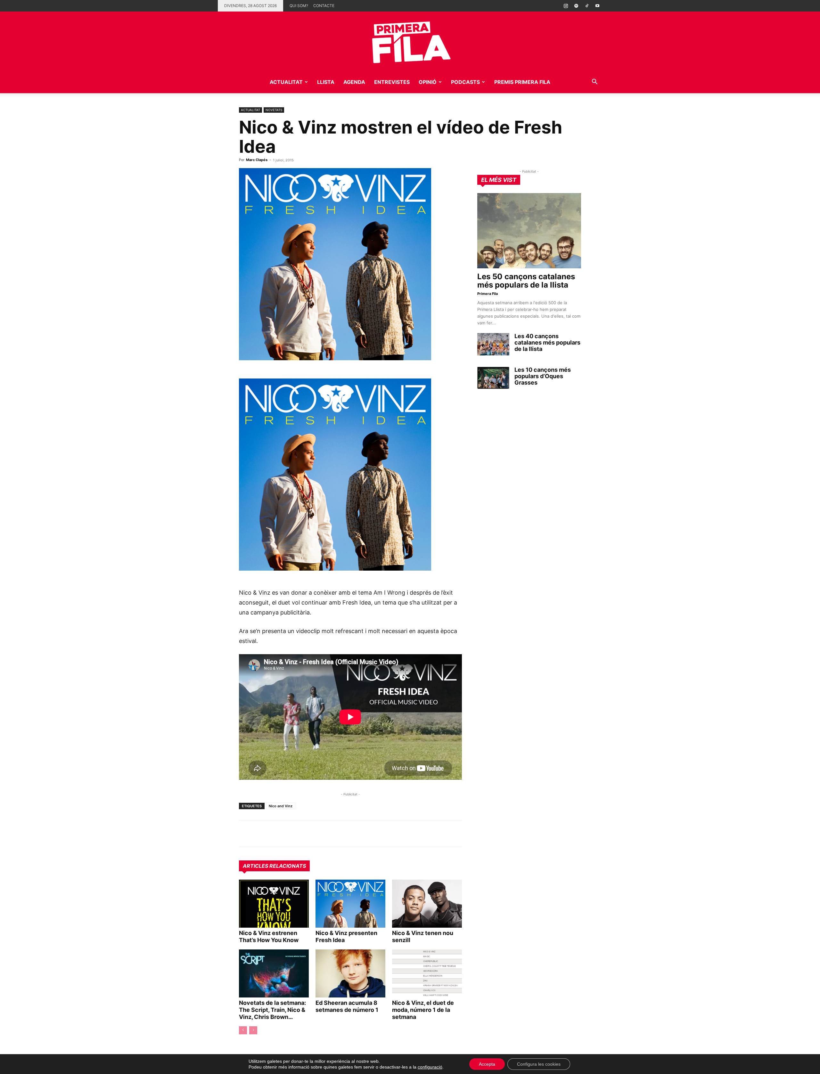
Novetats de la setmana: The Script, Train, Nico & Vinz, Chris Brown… (272, 1009)
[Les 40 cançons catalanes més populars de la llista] (493, 344)
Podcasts (465, 82)
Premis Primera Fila (522, 82)
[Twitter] (274, 833)
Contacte (323, 5)
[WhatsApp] (245, 833)
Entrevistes (392, 82)
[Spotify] (576, 6)
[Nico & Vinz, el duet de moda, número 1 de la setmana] (427, 973)
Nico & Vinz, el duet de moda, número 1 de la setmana (423, 1009)
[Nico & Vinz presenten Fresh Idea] (350, 904)
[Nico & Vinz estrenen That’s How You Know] (274, 904)
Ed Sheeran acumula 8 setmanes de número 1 (347, 1006)
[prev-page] (243, 1030)
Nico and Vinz (280, 806)
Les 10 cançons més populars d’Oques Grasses (542, 376)
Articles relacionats (274, 866)
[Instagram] (565, 6)
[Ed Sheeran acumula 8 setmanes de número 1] (350, 973)
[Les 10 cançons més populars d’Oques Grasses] (493, 378)
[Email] (304, 833)
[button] (594, 82)
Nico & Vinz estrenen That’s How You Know (269, 936)
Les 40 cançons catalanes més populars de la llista (547, 342)
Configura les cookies (539, 1064)
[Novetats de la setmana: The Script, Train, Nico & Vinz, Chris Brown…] (274, 973)
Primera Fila (487, 293)
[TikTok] (587, 6)
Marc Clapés (256, 160)
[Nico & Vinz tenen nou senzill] (427, 904)
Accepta (487, 1064)
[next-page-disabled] (253, 1030)
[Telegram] (260, 833)
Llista (325, 82)
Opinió (428, 82)
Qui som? (299, 5)
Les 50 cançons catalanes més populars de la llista (526, 280)
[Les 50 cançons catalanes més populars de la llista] (529, 230)
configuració (430, 1067)
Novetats (274, 110)
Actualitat (286, 82)
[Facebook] (289, 833)
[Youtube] (597, 6)
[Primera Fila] (410, 41)
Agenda (354, 82)
